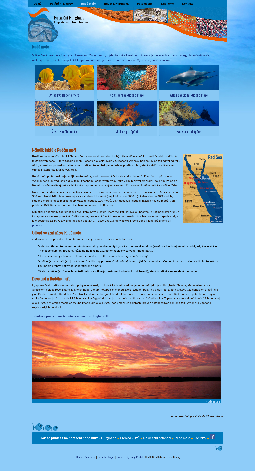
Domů (38, 3)
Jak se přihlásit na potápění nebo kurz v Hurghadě (78, 438)
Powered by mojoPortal (129, 457)
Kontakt (187, 3)
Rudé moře (88, 3)
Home (79, 457)
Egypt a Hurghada (116, 3)
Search (102, 457)
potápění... (39, 225)
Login (111, 457)
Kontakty (200, 438)
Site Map (90, 457)
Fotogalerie (145, 3)
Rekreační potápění (157, 438)
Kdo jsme (167, 3)
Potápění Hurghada (69, 17)
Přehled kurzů (130, 438)
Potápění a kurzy (61, 3)
